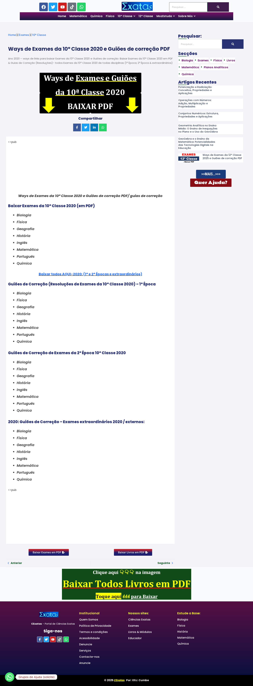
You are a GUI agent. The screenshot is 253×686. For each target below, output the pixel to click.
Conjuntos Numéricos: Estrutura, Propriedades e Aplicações (198, 115)
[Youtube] (62, 7)
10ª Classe (39, 35)
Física (181, 625)
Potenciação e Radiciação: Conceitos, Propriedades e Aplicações (195, 90)
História (182, 631)
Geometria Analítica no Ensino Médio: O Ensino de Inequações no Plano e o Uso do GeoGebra (198, 128)
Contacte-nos (89, 657)
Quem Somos (88, 620)
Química (183, 643)
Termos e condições (93, 632)
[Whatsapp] (81, 7)
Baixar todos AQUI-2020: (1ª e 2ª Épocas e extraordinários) (90, 274)
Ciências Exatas (139, 620)
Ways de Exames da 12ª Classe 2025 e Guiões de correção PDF (222, 156)
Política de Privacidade (95, 626)
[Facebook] (43, 7)
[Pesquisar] (233, 44)
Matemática (185, 637)
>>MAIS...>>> (210, 174)
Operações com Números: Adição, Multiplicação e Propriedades (195, 103)
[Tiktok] (72, 7)
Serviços (85, 651)
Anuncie (84, 663)
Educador (135, 638)
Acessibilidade (89, 638)
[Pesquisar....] (218, 7)
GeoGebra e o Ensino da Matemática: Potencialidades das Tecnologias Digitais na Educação (196, 143)
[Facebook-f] (40, 639)
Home (12, 35)
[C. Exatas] (137, 6)
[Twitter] (53, 7)
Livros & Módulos (140, 632)
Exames (24, 35)
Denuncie (85, 644)
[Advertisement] (90, 168)
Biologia (182, 619)
